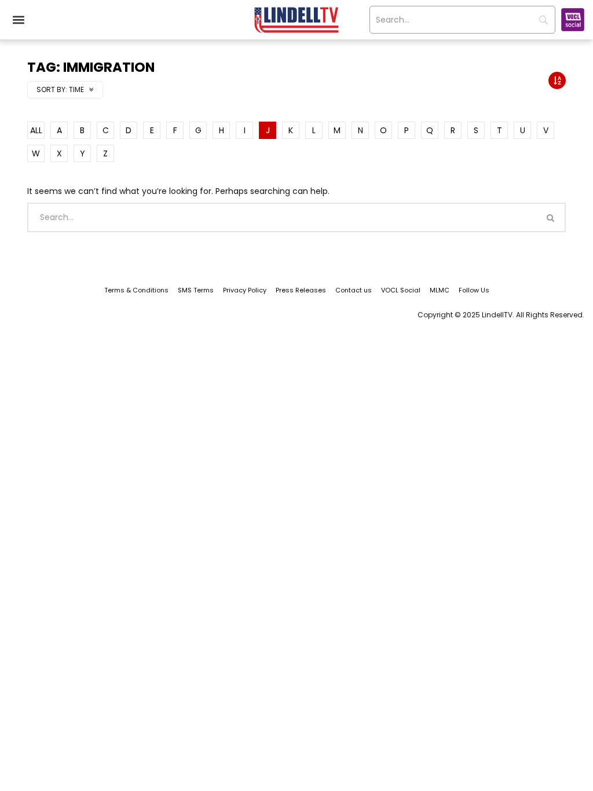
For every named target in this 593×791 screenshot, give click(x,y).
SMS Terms (196, 290)
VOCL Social (400, 290)
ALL (36, 130)
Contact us (353, 290)
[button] (18, 20)
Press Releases (301, 290)
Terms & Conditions (136, 290)
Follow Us (474, 290)
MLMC (439, 290)
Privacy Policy (244, 290)
